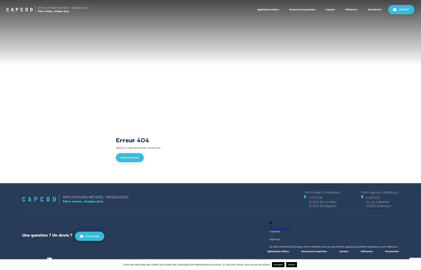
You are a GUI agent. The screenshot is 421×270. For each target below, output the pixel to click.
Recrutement (375, 9)
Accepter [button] (278, 264)
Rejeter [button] (291, 264)
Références (351, 9)
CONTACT (404, 9)
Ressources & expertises (302, 9)
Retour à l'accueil (130, 157)
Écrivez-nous (92, 236)
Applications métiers (268, 9)
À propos (330, 9)
